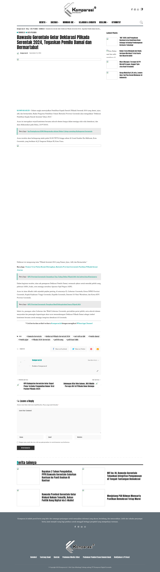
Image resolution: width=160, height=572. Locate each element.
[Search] (141, 22)
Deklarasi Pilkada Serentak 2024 (58, 336)
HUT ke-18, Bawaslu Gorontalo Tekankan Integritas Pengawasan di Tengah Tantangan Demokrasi (124, 476)
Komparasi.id (24, 53)
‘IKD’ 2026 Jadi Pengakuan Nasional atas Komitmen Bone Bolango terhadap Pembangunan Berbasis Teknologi (131, 41)
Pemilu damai (94, 336)
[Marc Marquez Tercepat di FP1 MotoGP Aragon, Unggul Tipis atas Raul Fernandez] (111, 64)
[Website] (97, 371)
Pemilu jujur (23, 340)
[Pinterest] (91, 349)
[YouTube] (81, 527)
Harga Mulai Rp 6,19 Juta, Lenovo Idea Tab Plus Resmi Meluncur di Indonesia (131, 75)
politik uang (58, 340)
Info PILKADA (31, 32)
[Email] (97, 349)
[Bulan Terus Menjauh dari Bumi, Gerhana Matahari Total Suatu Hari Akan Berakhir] (111, 54)
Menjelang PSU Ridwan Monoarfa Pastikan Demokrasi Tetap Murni (124, 497)
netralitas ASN (79, 336)
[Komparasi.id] (80, 9)
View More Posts (92, 360)
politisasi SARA (72, 340)
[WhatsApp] (138, 9)
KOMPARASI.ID (23, 110)
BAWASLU (22, 32)
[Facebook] (131, 9)
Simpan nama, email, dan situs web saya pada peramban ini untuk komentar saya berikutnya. (44, 442)
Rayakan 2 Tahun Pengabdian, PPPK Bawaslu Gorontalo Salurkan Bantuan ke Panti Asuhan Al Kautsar (59, 476)
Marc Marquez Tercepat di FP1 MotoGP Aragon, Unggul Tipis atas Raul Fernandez (130, 64)
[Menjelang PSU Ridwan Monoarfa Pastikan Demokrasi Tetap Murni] (93, 497)
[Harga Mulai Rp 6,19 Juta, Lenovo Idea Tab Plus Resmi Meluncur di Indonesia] (111, 75)
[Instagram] (134, 9)
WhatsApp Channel (85, 323)
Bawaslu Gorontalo (35, 336)
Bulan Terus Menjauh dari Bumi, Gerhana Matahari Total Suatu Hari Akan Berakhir (131, 53)
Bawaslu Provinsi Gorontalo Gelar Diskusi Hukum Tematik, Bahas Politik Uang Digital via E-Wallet (59, 497)
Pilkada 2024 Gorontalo (41, 340)
